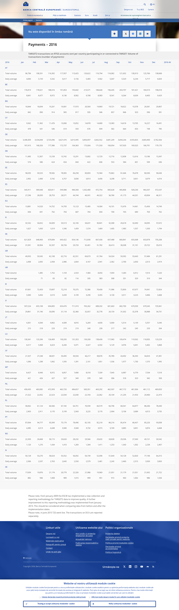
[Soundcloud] (147, 566)
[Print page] (114, 34)
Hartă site (28, 558)
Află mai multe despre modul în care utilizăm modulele (115, 597)
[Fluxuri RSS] (153, 566)
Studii (95, 15)
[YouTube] (141, 566)
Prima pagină (28, 20)
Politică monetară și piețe (35, 17)
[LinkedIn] (130, 566)
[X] (124, 566)
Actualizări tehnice (84, 539)
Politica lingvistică (113, 552)
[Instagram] (135, 566)
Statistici (77, 15)
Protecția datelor (112, 534)
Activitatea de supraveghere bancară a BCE (136, 17)
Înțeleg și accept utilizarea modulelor (56, 604)
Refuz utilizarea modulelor (123, 604)
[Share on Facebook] (133, 34)
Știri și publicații (107, 17)
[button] (148, 4)
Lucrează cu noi (52, 537)
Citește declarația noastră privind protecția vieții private (64, 597)
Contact (49, 548)
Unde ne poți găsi (53, 552)
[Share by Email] (147, 34)
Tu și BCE (140, 10)
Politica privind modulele (119, 543)
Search (144, 4)
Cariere (151, 10)
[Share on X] (126, 34)
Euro (87, 15)
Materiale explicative (55, 541)
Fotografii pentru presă (56, 545)
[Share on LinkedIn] (140, 34)
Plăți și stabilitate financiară (59, 17)
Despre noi (128, 10)
